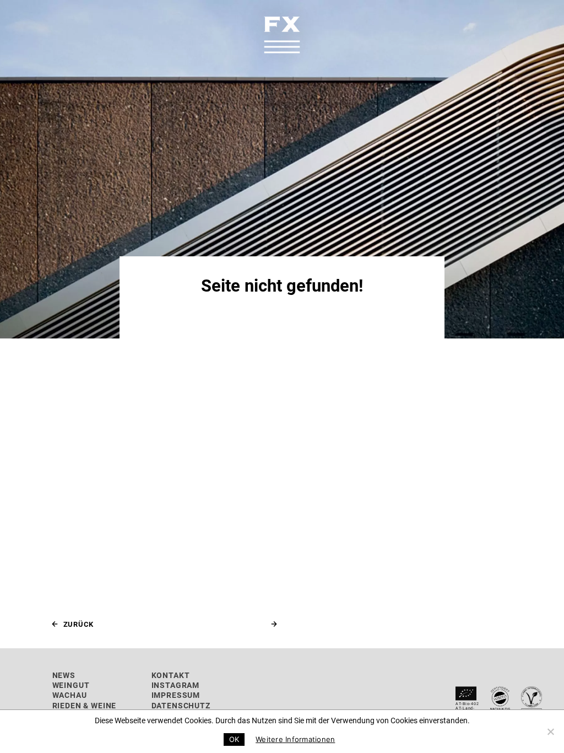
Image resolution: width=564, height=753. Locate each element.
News (63, 675)
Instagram (175, 685)
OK (234, 739)
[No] (550, 731)
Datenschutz (180, 705)
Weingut (71, 685)
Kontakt (170, 675)
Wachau (69, 695)
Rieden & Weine (84, 705)
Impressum (175, 695)
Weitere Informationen (295, 739)
